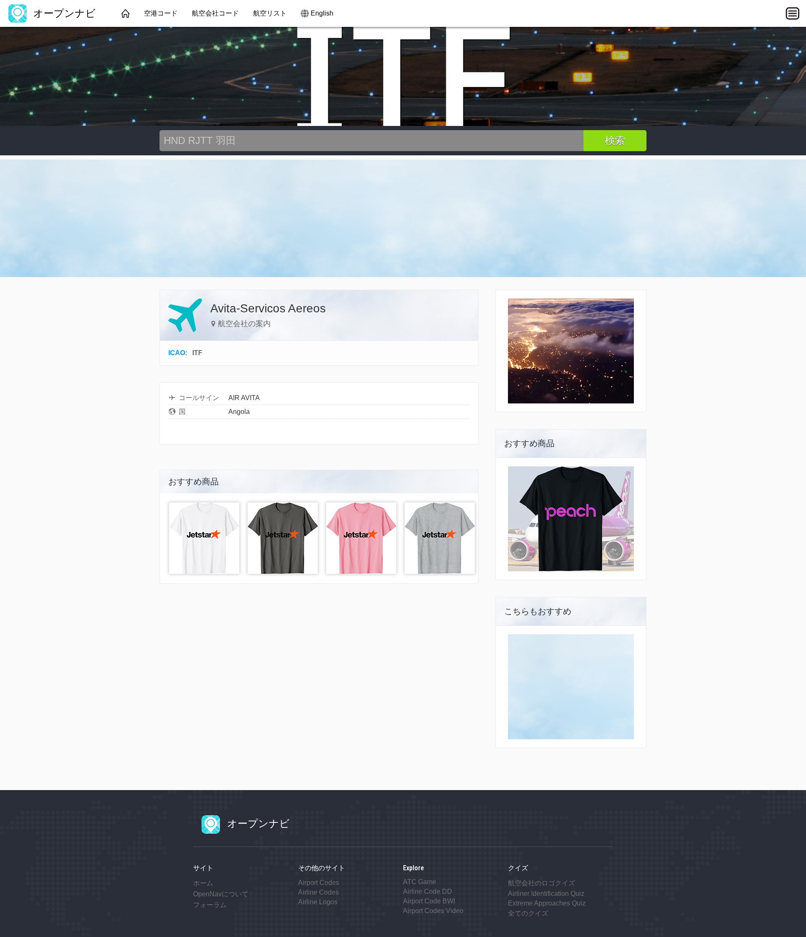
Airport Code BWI (429, 901)
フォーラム (210, 904)
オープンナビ (63, 13)
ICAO (176, 352)
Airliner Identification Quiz (546, 893)
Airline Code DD (427, 891)
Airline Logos (318, 902)
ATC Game (419, 881)
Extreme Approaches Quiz (547, 903)
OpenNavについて (221, 894)
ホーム (203, 883)
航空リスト (270, 13)
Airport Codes (318, 882)
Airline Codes (318, 892)
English (322, 13)
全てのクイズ (528, 913)
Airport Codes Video (433, 910)
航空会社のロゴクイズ (541, 883)
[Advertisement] (403, 218)
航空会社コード (215, 13)
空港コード (161, 13)
